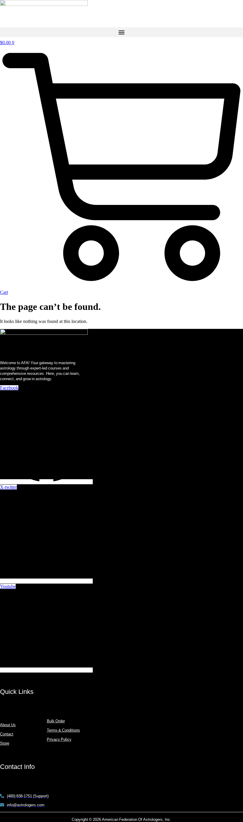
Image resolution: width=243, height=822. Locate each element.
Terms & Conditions (63, 730)
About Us (8, 724)
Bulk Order (56, 721)
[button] (121, 32)
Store (4, 743)
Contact (6, 734)
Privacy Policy (59, 739)
